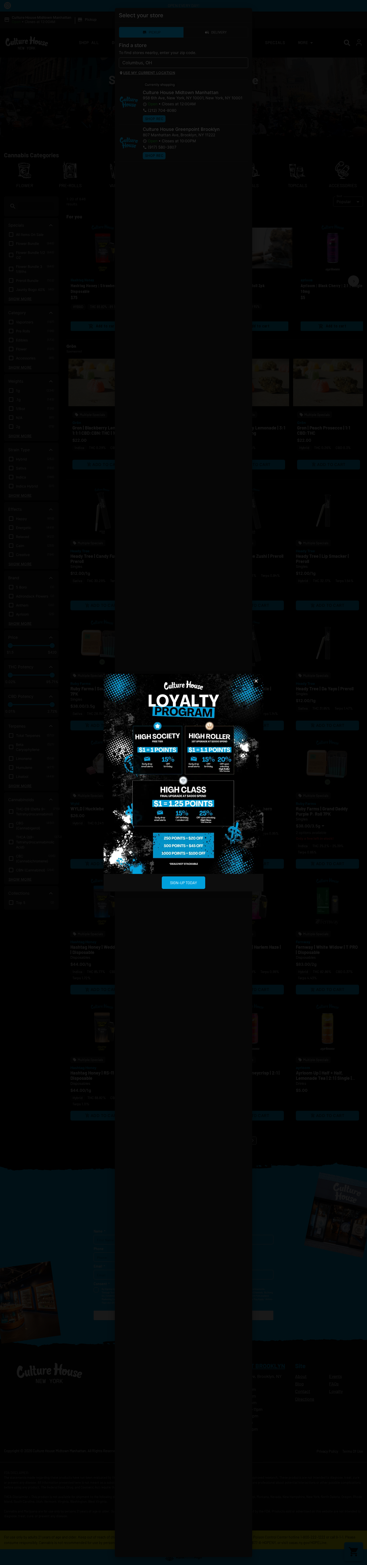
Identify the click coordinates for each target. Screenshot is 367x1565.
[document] (183, 782)
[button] (256, 681)
